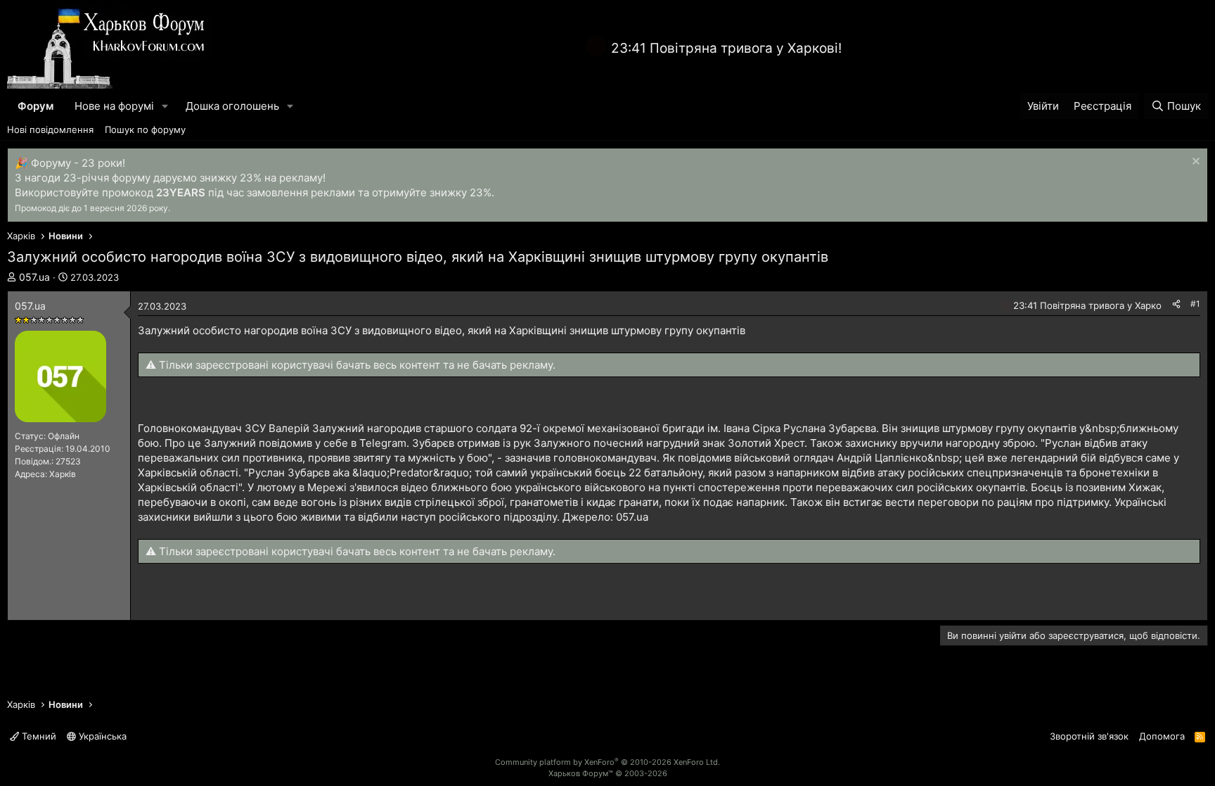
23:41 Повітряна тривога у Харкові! (726, 48)
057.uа (34, 277)
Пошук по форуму (145, 129)
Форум (35, 106)
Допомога (1162, 736)
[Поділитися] (1176, 304)
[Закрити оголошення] (1194, 163)
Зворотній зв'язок (1089, 736)
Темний (37, 736)
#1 (1195, 303)
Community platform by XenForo (607, 762)
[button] (165, 106)
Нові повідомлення (50, 129)
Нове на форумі (114, 106)
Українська (101, 736)
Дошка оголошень (232, 106)
